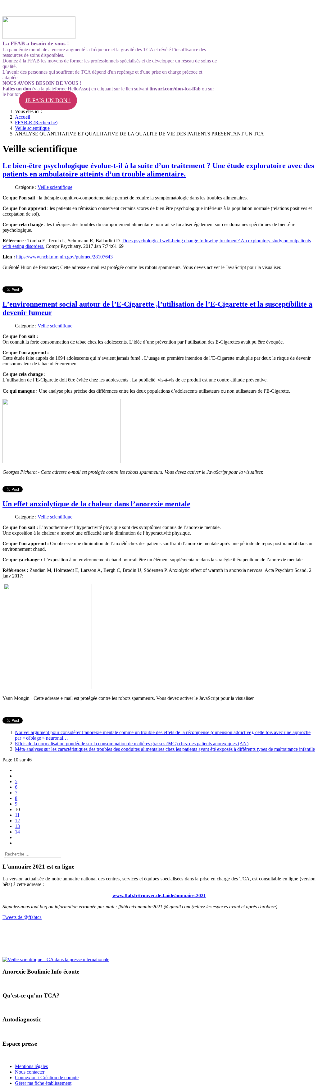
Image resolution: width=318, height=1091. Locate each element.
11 (17, 815)
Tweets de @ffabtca (22, 917)
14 (17, 831)
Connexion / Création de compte (47, 1077)
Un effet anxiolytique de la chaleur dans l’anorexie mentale (96, 504)
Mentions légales (31, 1066)
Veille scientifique (55, 187)
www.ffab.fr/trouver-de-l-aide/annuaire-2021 (159, 895)
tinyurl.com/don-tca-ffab (175, 88)
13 (17, 826)
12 (17, 820)
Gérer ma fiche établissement (43, 1083)
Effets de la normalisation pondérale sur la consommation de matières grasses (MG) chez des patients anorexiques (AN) (131, 743)
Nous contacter (29, 1072)
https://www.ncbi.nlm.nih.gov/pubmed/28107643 (64, 256)
